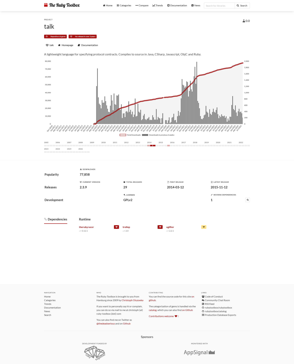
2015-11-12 (219, 187)
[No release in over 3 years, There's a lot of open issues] (160, 227)
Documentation (52, 307)
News (47, 311)
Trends (47, 303)
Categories (50, 300)
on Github (187, 309)
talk (49, 26)
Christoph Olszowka (132, 300)
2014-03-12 (175, 187)
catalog (152, 309)
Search (47, 314)
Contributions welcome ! (164, 316)
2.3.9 (83, 187)
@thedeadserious (105, 323)
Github (126, 323)
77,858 (85, 174)
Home (47, 296)
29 (125, 187)
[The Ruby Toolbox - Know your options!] (62, 5)
